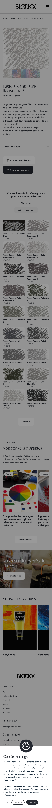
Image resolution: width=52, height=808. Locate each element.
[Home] (26, 676)
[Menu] (47, 7)
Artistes (6, 744)
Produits (8, 686)
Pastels (5, 704)
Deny (7, 802)
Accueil (5, 18)
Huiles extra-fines (10, 696)
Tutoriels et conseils (11, 740)
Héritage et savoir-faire (12, 726)
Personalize (18, 802)
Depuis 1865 (10, 721)
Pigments (6, 708)
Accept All (32, 802)
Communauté (11, 734)
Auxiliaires (7, 712)
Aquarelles (7, 700)
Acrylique (7, 691)
